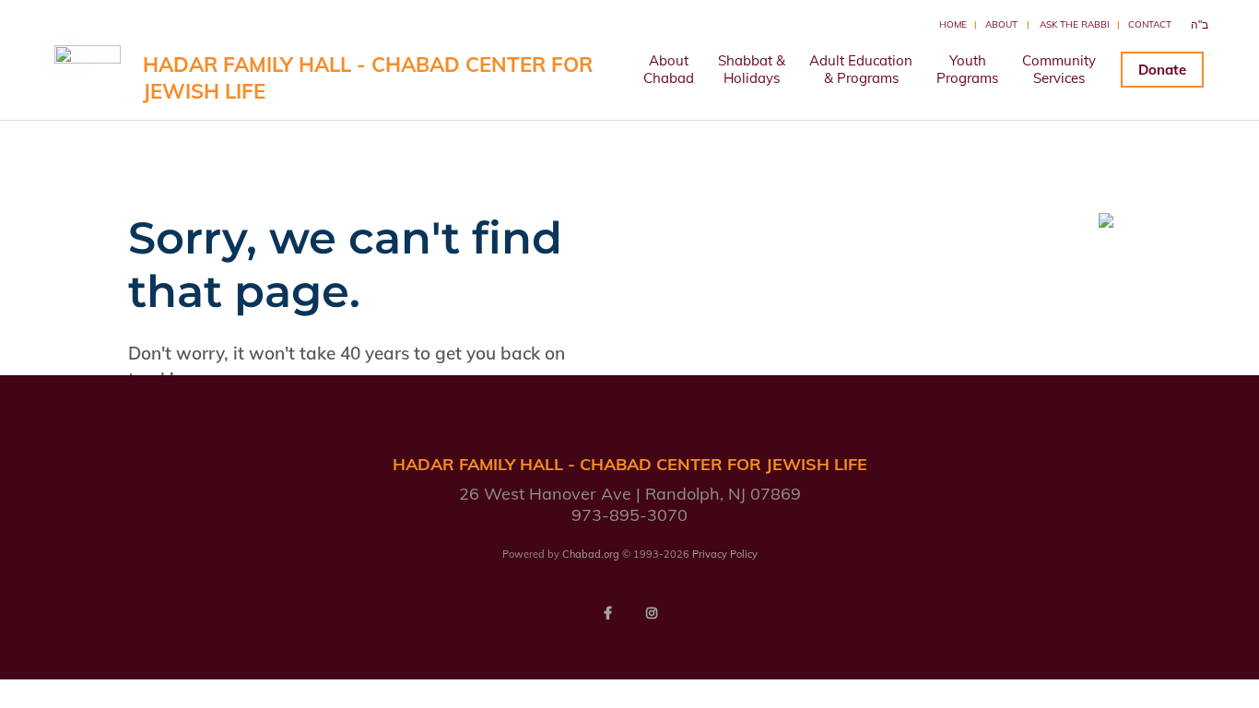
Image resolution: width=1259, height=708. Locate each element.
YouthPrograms (967, 69)
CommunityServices (1059, 69)
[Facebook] (607, 613)
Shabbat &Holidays (751, 69)
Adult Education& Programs (860, 69)
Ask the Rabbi (1075, 24)
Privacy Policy (725, 554)
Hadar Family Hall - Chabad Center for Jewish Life (368, 78)
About (1001, 24)
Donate (1162, 69)
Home (953, 24)
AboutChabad (668, 69)
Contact (1149, 24)
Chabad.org (590, 554)
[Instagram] (651, 613)
